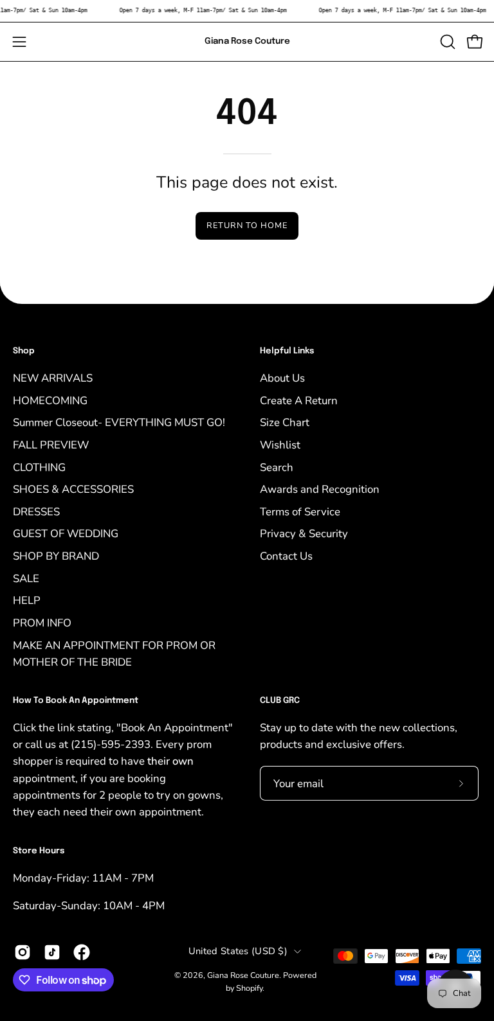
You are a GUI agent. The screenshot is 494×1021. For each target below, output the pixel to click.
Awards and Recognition (320, 489)
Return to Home (246, 225)
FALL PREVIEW (51, 444)
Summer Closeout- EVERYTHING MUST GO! (119, 422)
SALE (26, 578)
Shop (24, 351)
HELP (27, 600)
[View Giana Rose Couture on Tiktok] (52, 952)
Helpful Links (287, 351)
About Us (282, 377)
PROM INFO (42, 622)
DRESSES (36, 511)
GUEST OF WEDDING (65, 533)
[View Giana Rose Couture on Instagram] (22, 952)
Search (276, 466)
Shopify (249, 987)
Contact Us (286, 555)
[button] (446, 42)
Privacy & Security (304, 533)
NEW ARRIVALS (53, 377)
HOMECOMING (50, 400)
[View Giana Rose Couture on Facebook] (81, 952)
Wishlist (280, 444)
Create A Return (299, 400)
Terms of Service (300, 511)
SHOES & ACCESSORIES (73, 489)
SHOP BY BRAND (56, 555)
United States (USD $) (238, 951)
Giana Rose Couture (247, 41)
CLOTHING (39, 466)
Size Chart (284, 422)
